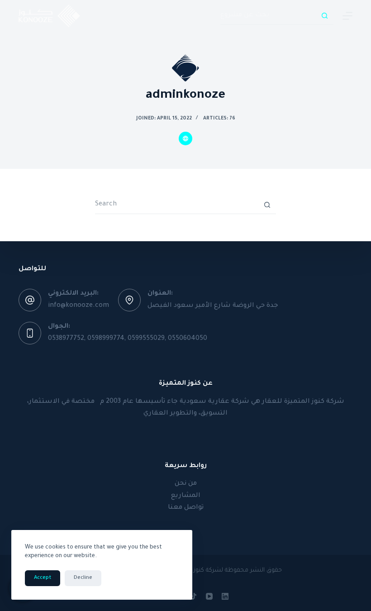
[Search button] (324, 16)
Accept (42, 578)
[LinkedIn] (225, 596)
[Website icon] (185, 138)
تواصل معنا (186, 507)
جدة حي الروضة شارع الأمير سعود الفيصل (212, 306)
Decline (83, 578)
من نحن (186, 483)
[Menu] (347, 16)
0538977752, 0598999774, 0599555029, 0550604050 (127, 339)
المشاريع (185, 496)
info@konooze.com (78, 306)
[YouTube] (209, 596)
